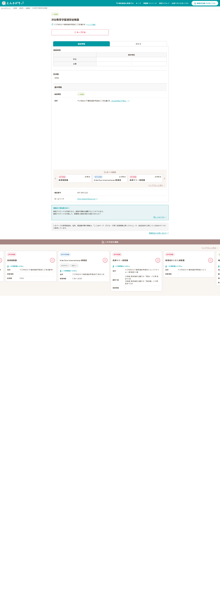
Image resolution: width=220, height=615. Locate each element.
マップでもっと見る (155, 185)
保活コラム (163, 3)
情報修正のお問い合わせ (158, 233)
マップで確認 (91, 24)
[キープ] (52, 260)
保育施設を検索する (126, 3)
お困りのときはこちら (180, 3)
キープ (138, 3)
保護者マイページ (150, 3)
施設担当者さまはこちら (206, 3)
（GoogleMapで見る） (118, 101)
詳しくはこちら (159, 217)
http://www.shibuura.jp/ (86, 199)
